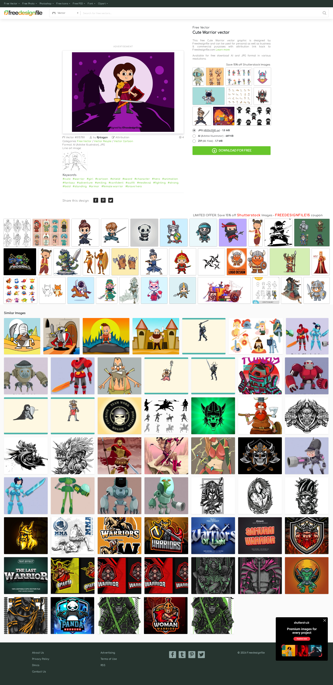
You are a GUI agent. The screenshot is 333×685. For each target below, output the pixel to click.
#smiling (100, 182)
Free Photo (28, 3)
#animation (170, 179)
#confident (116, 182)
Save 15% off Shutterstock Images (248, 64)
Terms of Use (109, 659)
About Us (38, 652)
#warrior (79, 179)
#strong (173, 182)
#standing (80, 186)
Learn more (223, 49)
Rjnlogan (102, 137)
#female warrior (112, 186)
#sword (127, 179)
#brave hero (133, 186)
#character (142, 179)
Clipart (102, 3)
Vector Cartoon (123, 141)
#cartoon (101, 179)
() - (214, 130)
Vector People (102, 141)
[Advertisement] (123, 34)
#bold (67, 186)
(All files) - (210, 141)
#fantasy (69, 182)
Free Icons (62, 3)
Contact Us (39, 671)
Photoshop (46, 3)
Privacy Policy (40, 659)
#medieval (144, 182)
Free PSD (78, 3)
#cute (67, 179)
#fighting (159, 182)
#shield (115, 179)
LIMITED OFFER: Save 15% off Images (232, 215)
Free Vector (11, 3)
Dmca (35, 665)
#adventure (85, 182)
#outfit (130, 182)
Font (90, 3)
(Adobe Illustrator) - (215, 136)
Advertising (108, 652)
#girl (90, 179)
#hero (156, 179)
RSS (103, 665)
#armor (94, 186)
